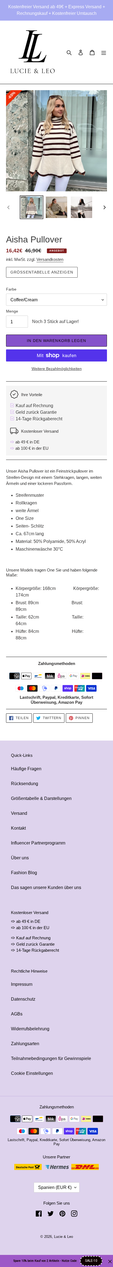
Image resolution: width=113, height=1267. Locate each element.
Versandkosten (49, 259)
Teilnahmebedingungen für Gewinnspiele (51, 1058)
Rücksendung (24, 783)
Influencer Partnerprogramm (38, 843)
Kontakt (18, 828)
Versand (19, 813)
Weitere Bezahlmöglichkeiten (57, 368)
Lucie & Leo (63, 1237)
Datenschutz (23, 999)
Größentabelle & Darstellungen (41, 798)
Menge (12, 311)
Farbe (11, 289)
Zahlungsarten (25, 1043)
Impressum (21, 984)
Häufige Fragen (26, 768)
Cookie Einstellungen (32, 1073)
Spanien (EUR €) (55, 1187)
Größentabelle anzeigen (41, 272)
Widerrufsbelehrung (30, 1028)
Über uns (20, 857)
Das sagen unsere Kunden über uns (46, 887)
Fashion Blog (24, 872)
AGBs (16, 1014)
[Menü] (103, 52)
